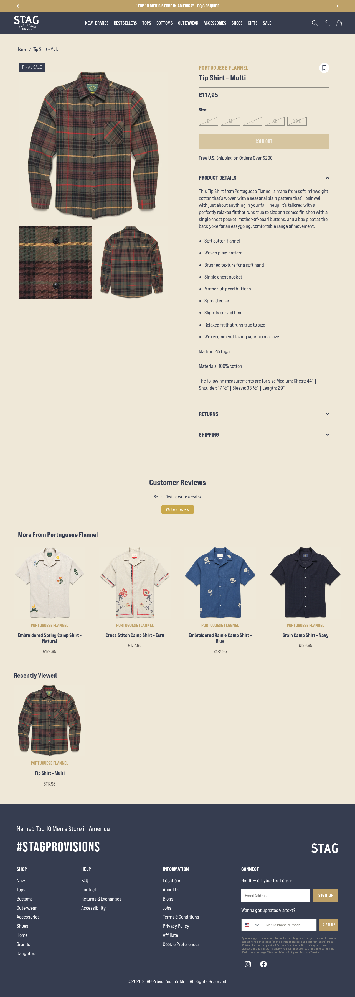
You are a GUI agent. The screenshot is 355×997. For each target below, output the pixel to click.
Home (21, 49)
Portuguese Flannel (223, 67)
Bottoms (25, 899)
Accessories (28, 917)
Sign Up (326, 895)
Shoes (22, 926)
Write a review (177, 509)
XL (275, 121)
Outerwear (27, 908)
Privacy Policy (176, 926)
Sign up (329, 925)
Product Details (218, 177)
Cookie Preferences (181, 944)
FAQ (84, 880)
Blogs (168, 899)
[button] (337, 6)
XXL (297, 121)
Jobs (167, 908)
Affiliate (170, 935)
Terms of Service (310, 952)
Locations (172, 880)
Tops (21, 890)
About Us (171, 890)
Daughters (27, 953)
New (21, 880)
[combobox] (251, 925)
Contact (88, 890)
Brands (23, 944)
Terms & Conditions (181, 917)
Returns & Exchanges (101, 899)
